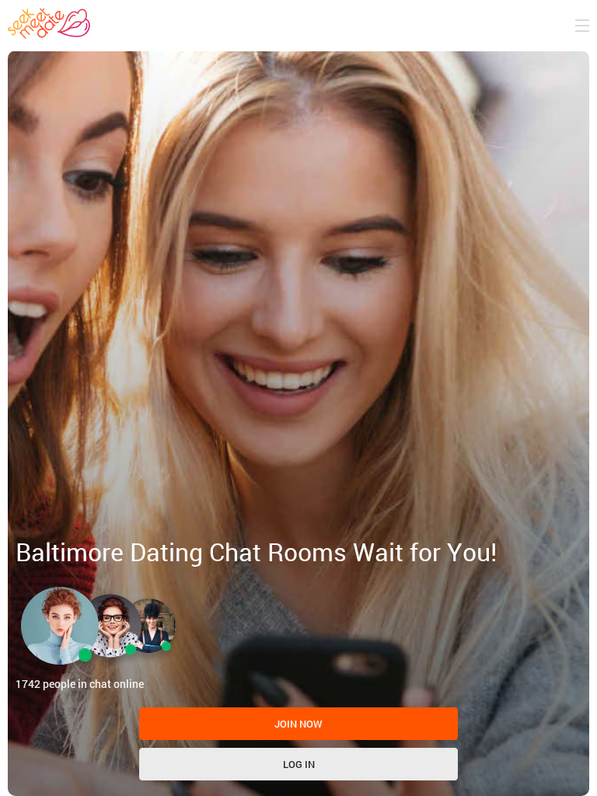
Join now (298, 724)
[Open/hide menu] (582, 25)
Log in (299, 764)
